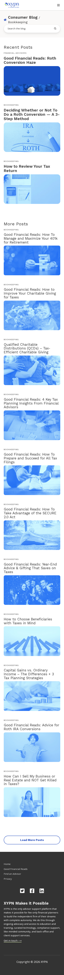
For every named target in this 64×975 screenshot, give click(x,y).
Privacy (8, 878)
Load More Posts (32, 840)
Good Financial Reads (15, 868)
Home (7, 864)
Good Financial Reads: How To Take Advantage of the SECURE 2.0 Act (30, 513)
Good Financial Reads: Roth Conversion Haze (30, 60)
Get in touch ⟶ (13, 940)
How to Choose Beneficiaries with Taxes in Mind (28, 621)
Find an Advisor (12, 873)
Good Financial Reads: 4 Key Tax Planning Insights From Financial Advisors (31, 403)
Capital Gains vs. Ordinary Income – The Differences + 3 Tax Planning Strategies (29, 674)
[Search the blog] (55, 28)
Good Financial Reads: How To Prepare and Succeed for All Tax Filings (30, 458)
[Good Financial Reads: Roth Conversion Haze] (32, 80)
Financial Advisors (15, 53)
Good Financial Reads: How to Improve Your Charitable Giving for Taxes (30, 293)
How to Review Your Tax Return (27, 168)
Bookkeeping (11, 105)
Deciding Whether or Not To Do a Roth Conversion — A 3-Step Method (32, 114)
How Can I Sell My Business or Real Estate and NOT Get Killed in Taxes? (30, 780)
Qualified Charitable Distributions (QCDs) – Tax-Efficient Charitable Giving (27, 348)
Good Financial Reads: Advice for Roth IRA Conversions (31, 727)
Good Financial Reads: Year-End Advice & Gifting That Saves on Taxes (30, 568)
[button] (58, 5)
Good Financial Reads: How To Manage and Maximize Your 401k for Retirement (31, 238)
